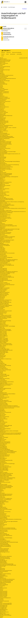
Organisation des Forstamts (4, 195)
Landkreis (1, 598)
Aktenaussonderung (3, 376)
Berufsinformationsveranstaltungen (6, 173)
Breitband (1, 178)
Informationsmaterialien (4, 126)
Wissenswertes (2, 234)
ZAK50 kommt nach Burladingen (5, 329)
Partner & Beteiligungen (4, 584)
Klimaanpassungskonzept (4, 303)
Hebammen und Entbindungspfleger (6, 237)
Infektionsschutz (3, 226)
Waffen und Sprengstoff (4, 437)
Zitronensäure (2, 413)
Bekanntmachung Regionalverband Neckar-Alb (8, 78)
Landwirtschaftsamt (3, 77)
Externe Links (2, 525)
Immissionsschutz (3, 147)
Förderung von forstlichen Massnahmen (6, 199)
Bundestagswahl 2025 (3, 605)
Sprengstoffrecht (3, 445)
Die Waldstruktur (3, 193)
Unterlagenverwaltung (3, 368)
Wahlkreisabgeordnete (4, 609)
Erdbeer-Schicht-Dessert (4, 404)
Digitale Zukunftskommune (4, 188)
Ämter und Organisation (4, 89)
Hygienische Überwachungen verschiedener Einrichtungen (10, 229)
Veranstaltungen (3, 566)
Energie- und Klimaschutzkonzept (5, 302)
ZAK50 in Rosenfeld (3, 331)
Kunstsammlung (2, 370)
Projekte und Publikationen (4, 175)
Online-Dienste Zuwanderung (5, 558)
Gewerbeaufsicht (3, 100)
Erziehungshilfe (2, 248)
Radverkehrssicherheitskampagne (5, 487)
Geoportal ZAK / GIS (3, 522)
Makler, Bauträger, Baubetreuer (5, 428)
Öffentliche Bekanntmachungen (5, 59)
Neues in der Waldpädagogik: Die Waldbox (7, 205)
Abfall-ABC (2, 116)
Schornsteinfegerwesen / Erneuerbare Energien (8, 151)
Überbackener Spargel (3, 403)
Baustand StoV (2, 296)
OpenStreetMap (6, 32)
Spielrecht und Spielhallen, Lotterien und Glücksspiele (9, 430)
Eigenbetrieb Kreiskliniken (4, 294)
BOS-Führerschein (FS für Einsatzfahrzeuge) (7, 463)
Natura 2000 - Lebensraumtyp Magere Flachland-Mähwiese (10, 161)
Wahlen (1, 602)
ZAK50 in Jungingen (3, 342)
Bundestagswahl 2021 (3, 606)
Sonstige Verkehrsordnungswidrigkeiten (6, 450)
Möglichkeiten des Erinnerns (5, 378)
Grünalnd (1, 390)
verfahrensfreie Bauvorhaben (5, 134)
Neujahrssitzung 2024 (3, 594)
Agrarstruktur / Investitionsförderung (6, 383)
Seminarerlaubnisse (3, 462)
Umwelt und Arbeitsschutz (4, 91)
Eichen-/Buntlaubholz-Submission (5, 218)
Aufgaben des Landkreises (4, 183)
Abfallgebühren (2, 118)
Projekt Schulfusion (3, 290)
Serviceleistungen (3, 197)
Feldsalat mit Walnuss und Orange (6, 401)
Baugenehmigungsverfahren (5, 138)
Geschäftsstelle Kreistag (4, 76)
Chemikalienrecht (3, 111)
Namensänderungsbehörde (4, 455)
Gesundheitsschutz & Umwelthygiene (6, 224)
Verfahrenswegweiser (3, 270)
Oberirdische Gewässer (4, 97)
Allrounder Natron (3, 414)
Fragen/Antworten (3, 507)
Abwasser (1, 93)
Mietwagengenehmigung (4, 501)
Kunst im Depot (2, 322)
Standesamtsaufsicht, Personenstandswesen (7, 452)
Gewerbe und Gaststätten (4, 426)
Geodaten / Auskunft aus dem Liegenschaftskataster (9, 521)
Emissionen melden (3, 150)
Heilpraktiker (2, 238)
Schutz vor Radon (3, 113)
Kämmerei (1, 68)
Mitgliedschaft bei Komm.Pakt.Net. (6, 182)
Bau (0, 483)
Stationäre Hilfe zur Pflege (4, 476)
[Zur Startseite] (5, 2)
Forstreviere (2, 196)
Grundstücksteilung (3, 145)
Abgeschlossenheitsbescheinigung (5, 143)
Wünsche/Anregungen (3, 508)
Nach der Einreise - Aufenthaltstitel (6, 556)
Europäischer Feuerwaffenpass (5, 442)
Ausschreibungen (11, 7)
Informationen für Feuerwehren (5, 165)
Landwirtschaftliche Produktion (5, 385)
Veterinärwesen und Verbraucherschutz (6, 75)
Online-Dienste (2, 189)
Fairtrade (1, 86)
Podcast (1, 319)
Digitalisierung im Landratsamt (5, 185)
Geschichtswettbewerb (4, 335)
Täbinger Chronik (3, 355)
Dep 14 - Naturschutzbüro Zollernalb (6, 344)
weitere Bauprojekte (3, 295)
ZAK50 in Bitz (2, 327)
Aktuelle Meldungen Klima (4, 301)
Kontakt (7, 54)
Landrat (1, 586)
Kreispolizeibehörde (3, 447)
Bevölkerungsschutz (3, 163)
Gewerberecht (2, 427)
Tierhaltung (2, 395)
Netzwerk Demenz (3, 583)
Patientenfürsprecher (3, 562)
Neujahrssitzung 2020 (3, 592)
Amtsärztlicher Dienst (3, 220)
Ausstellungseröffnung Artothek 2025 (6, 350)
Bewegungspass (2, 574)
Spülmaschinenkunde (3, 418)
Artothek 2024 (2, 337)
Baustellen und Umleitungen (5, 80)
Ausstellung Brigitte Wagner (4, 349)
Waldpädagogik (2, 200)
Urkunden (1, 357)
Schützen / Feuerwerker (4, 112)
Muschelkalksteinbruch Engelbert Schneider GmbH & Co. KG (10, 153)
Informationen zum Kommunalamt (6, 310)
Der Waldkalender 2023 (4, 206)
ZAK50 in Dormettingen (4, 338)
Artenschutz (2, 155)
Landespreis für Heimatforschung (5, 343)
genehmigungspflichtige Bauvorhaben (6, 136)
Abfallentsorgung (3, 117)
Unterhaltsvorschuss (3, 255)
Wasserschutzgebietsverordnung (5, 388)
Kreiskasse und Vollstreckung (5, 283)
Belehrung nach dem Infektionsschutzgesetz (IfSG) (8, 225)
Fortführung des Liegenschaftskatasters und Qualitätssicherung (10, 519)
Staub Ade (1, 419)
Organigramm (2, 90)
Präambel (1, 616)
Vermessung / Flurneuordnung (5, 511)
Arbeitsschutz (2, 104)
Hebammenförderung (3, 575)
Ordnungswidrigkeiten (4, 448)
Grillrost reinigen (3, 417)
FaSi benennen (2, 107)
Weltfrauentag (2, 569)
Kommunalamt (2, 64)
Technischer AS (2, 105)
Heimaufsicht (2, 457)
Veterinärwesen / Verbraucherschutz (6, 535)
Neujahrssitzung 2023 (3, 593)
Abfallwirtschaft (2, 62)
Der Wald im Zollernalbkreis (4, 191)
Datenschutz (9, 52)
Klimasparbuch (2, 307)
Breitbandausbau (3, 610)
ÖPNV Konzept (2, 503)
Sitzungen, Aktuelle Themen (4, 614)
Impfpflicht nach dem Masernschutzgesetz (7, 239)
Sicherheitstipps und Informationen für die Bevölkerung (9, 164)
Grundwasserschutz (3, 99)
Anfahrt (2, 55)
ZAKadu (1, 506)
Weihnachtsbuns (3, 411)
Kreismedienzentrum (3, 311)
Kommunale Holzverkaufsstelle (5, 214)
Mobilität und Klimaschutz (4, 304)
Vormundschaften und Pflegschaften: (6, 257)
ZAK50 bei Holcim (3, 323)
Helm (1, 491)
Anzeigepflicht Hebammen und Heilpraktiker (7, 236)
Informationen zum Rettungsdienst (6, 169)
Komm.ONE (25, 57)
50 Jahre (1, 87)
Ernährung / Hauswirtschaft (4, 397)
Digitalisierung (2, 177)
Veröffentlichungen (3, 374)
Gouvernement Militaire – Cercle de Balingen (7, 326)
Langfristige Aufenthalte (4, 550)
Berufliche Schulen (3, 172)
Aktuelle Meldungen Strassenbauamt (6, 494)
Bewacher (1, 435)
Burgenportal (2, 363)
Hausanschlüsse (2, 179)
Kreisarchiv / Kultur (3, 313)
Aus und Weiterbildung (4, 394)
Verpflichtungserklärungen (4, 548)
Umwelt (1, 65)
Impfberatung (2, 223)
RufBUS (1, 505)
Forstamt (1, 71)
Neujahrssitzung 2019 (3, 591)
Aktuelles (5, 7)
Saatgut (1, 391)
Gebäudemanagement (3, 289)
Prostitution (2, 436)
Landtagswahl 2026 (3, 607)
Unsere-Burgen (2, 379)
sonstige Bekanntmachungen (5, 69)
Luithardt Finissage (3, 364)
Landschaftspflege (3, 157)
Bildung (1, 171)
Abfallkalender (2, 119)
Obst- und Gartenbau (3, 422)
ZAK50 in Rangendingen (4, 339)
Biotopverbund (2, 160)
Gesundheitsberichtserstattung (5, 233)
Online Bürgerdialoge (3, 83)
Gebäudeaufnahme (3, 513)
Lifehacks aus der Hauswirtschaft (5, 412)
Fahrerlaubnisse (2, 459)
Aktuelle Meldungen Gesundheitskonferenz (7, 579)
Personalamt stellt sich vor (4, 465)
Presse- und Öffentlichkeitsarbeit (5, 581)
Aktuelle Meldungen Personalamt (5, 466)
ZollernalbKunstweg (3, 333)
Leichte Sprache (19, 54)
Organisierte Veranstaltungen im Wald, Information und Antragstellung (12, 201)
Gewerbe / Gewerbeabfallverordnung (6, 125)
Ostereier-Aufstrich (3, 402)
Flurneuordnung (3, 520)
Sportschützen (2, 440)
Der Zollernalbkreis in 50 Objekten (5, 317)
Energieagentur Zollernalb (4, 306)
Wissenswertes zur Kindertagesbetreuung (7, 265)
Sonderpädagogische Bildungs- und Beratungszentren (9, 176)
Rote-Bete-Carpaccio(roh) (4, 400)
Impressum (3, 52)
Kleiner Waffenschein (3, 443)
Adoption (1, 246)
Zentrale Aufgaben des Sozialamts (5, 474)
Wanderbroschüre (3, 578)
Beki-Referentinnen (3, 398)
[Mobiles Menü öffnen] (25, 2)
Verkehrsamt (2, 67)
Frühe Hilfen (2, 266)
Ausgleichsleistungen (3, 382)
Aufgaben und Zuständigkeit (5, 287)
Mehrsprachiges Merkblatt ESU (5, 241)
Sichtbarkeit (2, 490)
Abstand (1, 489)
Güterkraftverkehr (3, 500)
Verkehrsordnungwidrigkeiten (5, 449)
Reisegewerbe (2, 429)
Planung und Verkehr (3, 484)
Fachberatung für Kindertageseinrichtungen (7, 260)
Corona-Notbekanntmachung (5, 66)
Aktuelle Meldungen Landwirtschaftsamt (7, 381)
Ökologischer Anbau (3, 392)
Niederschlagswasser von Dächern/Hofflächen (7, 393)
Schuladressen (2, 297)
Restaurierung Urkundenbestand (5, 316)
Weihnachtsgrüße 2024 (4, 341)
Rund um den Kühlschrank (4, 416)
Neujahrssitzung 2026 (3, 595)
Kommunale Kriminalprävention (5, 597)
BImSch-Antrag (2, 102)
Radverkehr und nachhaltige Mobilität (6, 486)
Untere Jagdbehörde (3, 446)
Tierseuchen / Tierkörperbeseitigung (6, 537)
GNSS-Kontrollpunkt (3, 524)
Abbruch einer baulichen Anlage (5, 142)
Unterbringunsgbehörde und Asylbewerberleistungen (9, 542)
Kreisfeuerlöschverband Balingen (5, 320)
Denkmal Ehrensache (3, 318)
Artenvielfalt (2, 159)
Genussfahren (2, 493)
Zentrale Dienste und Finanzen (5, 482)
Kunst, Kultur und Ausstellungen (5, 369)
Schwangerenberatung (4, 278)
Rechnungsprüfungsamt (4, 467)
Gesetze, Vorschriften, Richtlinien (5, 263)
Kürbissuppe (2, 409)
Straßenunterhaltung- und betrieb (5, 485)
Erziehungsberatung (3, 268)
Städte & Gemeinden (3, 587)
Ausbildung (2, 523)
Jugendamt (2, 73)
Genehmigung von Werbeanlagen (5, 141)
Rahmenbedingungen (3, 133)
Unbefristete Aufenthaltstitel (5, 557)
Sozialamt (1, 70)
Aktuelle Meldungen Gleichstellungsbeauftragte (8, 565)
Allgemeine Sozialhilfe (3, 472)
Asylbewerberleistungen (4, 543)
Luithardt (1, 362)
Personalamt (2, 464)
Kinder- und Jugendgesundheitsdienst (6, 230)
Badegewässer (2, 227)
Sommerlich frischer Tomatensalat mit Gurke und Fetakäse (10, 406)
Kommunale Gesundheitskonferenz (6, 570)
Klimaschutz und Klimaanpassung (5, 299)
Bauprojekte (2, 286)
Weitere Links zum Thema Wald (5, 203)
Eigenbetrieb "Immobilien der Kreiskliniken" (7, 284)
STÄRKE (1, 267)
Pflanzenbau (2, 386)
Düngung (1, 387)
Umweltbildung (2, 423)
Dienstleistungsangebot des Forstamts (6, 198)
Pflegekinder (2, 247)
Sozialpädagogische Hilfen (4, 244)
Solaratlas (1, 308)
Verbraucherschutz (3, 539)
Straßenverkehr (2, 497)
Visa (0, 547)
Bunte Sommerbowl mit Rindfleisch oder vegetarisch (9, 405)
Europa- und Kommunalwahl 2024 (6, 603)
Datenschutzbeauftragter (4, 470)
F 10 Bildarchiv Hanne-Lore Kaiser (5, 315)
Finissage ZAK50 (2, 347)
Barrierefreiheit (12, 54)
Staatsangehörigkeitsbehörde (5, 454)
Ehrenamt (1, 377)
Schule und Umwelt (3, 128)
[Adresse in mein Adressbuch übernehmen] (25, 29)
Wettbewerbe (2, 186)
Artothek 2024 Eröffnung (4, 340)
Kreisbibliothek (2, 366)
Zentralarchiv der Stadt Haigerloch (5, 330)
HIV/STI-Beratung (3, 221)
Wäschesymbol (2, 415)
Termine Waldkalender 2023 (4, 207)
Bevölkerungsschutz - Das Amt (5, 167)
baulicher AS (2, 110)
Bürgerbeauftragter (3, 561)
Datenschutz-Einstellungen (16, 52)
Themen (1, 85)
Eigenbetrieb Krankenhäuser (5, 292)
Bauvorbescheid (2, 140)
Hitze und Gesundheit (3, 235)
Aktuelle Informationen (4, 571)
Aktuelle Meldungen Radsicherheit (6, 495)
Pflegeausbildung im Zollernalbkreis (6, 475)
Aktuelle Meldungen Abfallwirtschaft (6, 115)
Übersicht (2, 54)
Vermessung (2, 512)
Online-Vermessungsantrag (4, 534)
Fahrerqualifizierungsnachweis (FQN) (6, 460)
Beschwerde (2, 103)
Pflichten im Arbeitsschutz (4, 106)
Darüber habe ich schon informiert (6, 509)
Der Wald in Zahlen (3, 194)
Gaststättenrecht (3, 431)
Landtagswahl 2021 (3, 608)
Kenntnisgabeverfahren (4, 135)
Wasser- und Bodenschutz (4, 92)
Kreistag (1, 590)
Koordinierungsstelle (3, 256)
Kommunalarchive (3, 367)
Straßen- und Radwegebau (4, 479)
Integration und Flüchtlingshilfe (5, 545)
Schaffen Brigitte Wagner (4, 352)
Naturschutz (2, 154)
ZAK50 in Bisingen (3, 321)
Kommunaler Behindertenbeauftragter (6, 580)
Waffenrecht (2, 438)
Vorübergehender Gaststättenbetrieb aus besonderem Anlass (10, 434)
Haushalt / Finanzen (3, 596)
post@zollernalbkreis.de (8, 36)
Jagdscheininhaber (3, 439)
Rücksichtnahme (3, 488)
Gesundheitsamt (3, 219)
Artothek (1, 371)
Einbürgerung (2, 559)
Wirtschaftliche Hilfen (3, 251)
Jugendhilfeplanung (3, 258)
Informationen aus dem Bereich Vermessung (7, 527)
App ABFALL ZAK (3, 123)
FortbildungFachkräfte (3, 262)
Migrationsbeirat (3, 613)
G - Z (1, 555)
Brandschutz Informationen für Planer (6, 166)
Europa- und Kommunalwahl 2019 (6, 604)
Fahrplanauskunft (7, 34)
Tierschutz (1, 536)
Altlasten (1, 94)
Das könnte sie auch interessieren (5, 615)
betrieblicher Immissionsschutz (5, 101)
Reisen (1, 222)
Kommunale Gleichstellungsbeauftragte (6, 563)
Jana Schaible (2, 354)
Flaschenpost (2, 346)
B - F (0, 554)
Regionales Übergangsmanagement (6, 174)
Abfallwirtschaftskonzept (4, 121)
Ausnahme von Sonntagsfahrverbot (6, 498)
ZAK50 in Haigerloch (3, 334)
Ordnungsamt (2, 74)
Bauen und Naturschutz (4, 63)
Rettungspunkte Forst (3, 213)
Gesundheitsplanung (3, 231)
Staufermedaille (2, 356)
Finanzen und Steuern (3, 282)
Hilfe (1, 567)
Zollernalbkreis (2, 585)
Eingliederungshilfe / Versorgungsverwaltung (7, 477)
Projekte (1, 572)
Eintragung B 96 (2, 461)
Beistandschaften (3, 254)
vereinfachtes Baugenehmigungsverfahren (7, 137)
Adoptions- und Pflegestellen (5, 245)
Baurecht (1, 131)
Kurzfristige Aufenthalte (4, 549)
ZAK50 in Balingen (3, 345)
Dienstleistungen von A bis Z (5, 551)
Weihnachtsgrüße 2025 (4, 351)
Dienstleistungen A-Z (3, 560)
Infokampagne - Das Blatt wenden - (6, 210)
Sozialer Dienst (2, 249)
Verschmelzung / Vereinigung (5, 515)
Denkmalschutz (2, 162)
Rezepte (1, 399)
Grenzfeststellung (3, 514)
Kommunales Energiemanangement (6, 305)
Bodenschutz (2, 95)
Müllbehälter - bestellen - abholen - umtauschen (8, 127)
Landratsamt (2, 88)
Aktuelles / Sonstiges (3, 202)
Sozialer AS (2, 109)
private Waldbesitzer (3, 215)
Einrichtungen (2, 124)
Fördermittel (2, 181)
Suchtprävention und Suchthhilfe (5, 232)
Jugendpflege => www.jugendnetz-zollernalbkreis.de (9, 259)
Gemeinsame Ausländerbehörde (5, 546)
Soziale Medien (2, 82)
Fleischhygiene (2, 538)
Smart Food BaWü (3, 129)
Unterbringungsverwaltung (4, 544)
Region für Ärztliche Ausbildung (5, 573)
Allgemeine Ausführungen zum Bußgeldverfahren (8, 451)
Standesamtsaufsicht (3, 453)
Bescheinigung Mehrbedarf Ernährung (6, 473)
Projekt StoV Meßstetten (4, 293)
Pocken (1, 361)
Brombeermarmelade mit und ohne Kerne (7, 407)
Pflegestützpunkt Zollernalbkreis (5, 582)
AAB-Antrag (2, 139)
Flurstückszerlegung (3, 517)
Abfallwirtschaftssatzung (4, 122)
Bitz (0, 359)
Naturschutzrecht (3, 158)
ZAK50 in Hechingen (3, 332)
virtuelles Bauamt (3, 146)
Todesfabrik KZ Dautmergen (4, 375)
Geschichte (2, 599)
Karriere (1, 617)
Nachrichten (2, 81)
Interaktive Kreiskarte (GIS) (4, 601)
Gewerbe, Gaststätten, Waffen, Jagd (6, 425)
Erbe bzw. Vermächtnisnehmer (5, 441)
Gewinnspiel (2, 510)
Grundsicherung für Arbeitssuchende (6, 478)
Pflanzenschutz (2, 389)
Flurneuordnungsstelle (4, 531)
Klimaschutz (2, 298)
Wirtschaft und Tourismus (4, 611)
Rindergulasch (2, 410)
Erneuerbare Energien (3, 152)
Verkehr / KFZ (2, 496)
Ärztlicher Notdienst (3, 58)
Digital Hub (2, 187)
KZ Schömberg (2, 328)
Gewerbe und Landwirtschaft (5, 98)
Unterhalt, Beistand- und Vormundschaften (7, 253)
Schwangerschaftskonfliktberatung (6, 280)
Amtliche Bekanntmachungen (5, 61)
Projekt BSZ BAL (2, 291)
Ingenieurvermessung (3, 518)
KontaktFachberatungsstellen (5, 261)
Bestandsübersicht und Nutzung (5, 365)
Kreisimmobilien (2, 285)
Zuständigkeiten (2, 250)
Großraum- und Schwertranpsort (5, 499)
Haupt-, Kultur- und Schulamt (5, 242)
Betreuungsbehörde (3, 458)
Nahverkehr (2, 502)
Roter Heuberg (2, 170)
